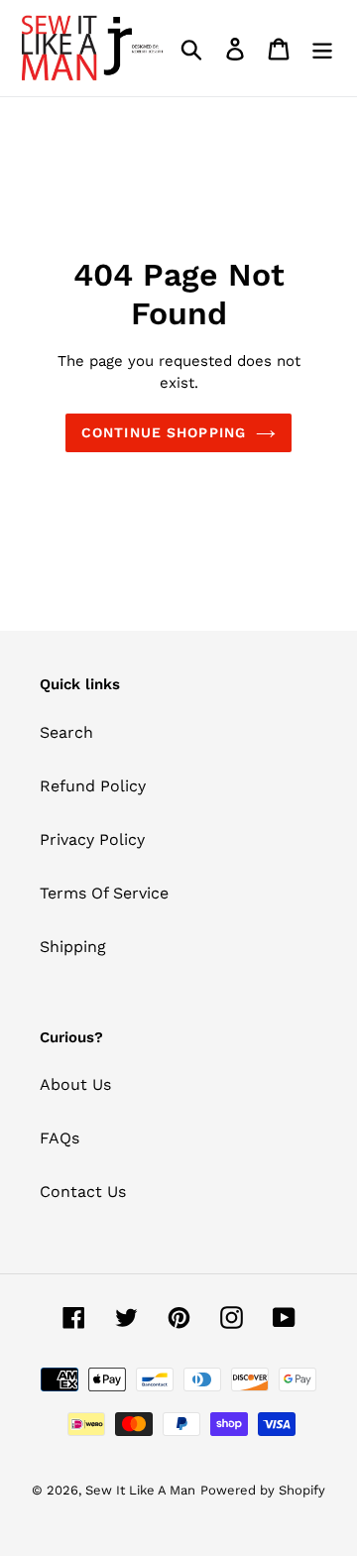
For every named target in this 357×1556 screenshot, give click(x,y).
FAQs (59, 1138)
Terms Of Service (104, 893)
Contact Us (83, 1191)
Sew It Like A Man (140, 1490)
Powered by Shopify (262, 1490)
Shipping (73, 946)
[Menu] (322, 48)
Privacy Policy (92, 839)
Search (66, 732)
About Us (75, 1084)
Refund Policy (93, 786)
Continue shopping (163, 432)
